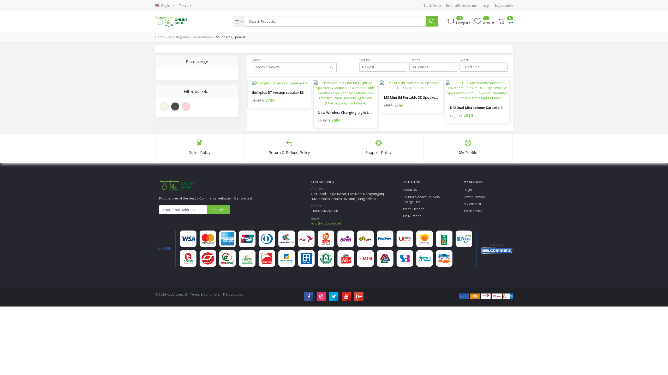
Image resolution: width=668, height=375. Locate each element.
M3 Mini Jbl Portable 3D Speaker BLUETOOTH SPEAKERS (411, 97)
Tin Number (412, 216)
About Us (410, 189)
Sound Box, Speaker (231, 37)
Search (256, 60)
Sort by (364, 60)
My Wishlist (472, 204)
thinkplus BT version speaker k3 (278, 92)
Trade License (414, 209)
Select (464, 60)
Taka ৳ (184, 5)
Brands (414, 60)
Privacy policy (233, 294)
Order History (474, 197)
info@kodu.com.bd (326, 223)
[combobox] (383, 67)
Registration (504, 5)
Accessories (203, 37)
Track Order (433, 5)
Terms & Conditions (205, 294)
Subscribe (218, 209)
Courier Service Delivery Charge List (421, 199)
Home (159, 37)
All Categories (179, 37)
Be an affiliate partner (462, 5)
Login (486, 5)
